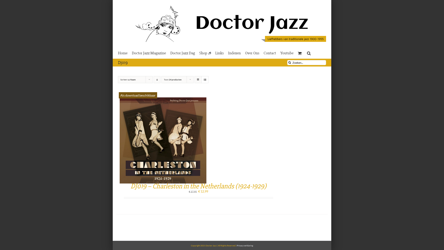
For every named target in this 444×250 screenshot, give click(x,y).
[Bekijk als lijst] (205, 79)
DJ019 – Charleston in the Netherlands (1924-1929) (198, 186)
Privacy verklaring (245, 245)
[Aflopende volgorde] (157, 79)
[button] (309, 53)
